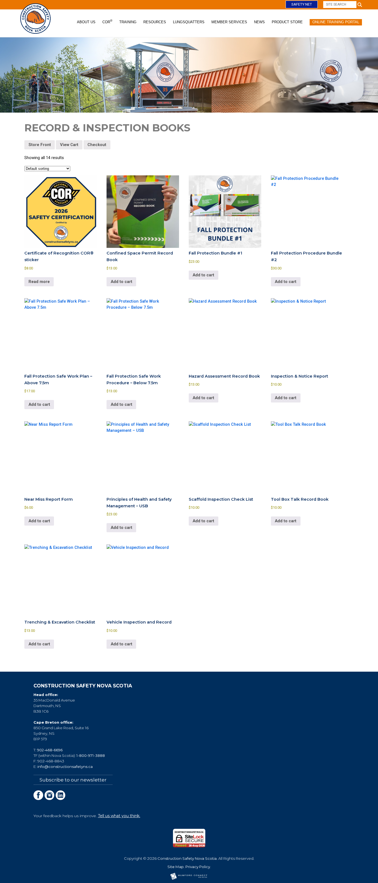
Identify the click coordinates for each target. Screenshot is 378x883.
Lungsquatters (188, 22)
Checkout (96, 144)
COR (107, 21)
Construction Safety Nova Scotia (187, 858)
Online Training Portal (335, 22)
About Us (86, 22)
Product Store (287, 22)
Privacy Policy (197, 866)
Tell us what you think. (119, 815)
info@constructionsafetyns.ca (65, 766)
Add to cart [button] (121, 281)
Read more (39, 281)
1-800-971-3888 (90, 755)
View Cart (69, 144)
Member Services (229, 22)
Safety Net (301, 4)
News (259, 22)
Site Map (175, 866)
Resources (154, 22)
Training (127, 22)
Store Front (40, 144)
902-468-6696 (50, 750)
